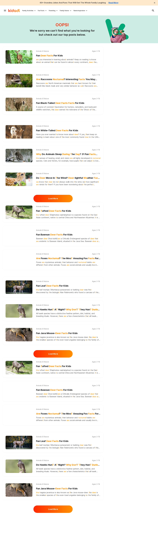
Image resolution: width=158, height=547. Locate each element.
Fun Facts (41, 10)
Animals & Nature (42, 51)
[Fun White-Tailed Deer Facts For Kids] (19, 132)
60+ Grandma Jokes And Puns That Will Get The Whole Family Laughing (73, 3)
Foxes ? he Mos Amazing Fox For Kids (67, 258)
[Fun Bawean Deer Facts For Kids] (19, 236)
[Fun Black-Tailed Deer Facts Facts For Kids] (19, 104)
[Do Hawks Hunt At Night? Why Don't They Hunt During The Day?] (19, 311)
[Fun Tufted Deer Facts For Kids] (19, 212)
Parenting (52, 10)
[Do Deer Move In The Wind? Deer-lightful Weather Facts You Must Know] (19, 179)
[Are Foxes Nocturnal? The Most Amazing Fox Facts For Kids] (19, 259)
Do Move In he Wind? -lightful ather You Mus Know (68, 178)
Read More (113, 3)
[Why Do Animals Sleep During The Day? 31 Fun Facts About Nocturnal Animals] (19, 155)
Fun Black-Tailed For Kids (60, 103)
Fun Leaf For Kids (52, 285)
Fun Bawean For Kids (54, 234)
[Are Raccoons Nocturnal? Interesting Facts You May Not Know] (19, 80)
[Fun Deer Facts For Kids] (19, 57)
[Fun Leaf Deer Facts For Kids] (19, 287)
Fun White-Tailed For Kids (57, 130)
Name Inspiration (79, 10)
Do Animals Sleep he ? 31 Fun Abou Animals (66, 154)
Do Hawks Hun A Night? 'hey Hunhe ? (67, 309)
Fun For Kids (49, 55)
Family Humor (64, 10)
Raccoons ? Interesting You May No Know (65, 79)
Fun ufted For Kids (53, 210)
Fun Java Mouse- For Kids (57, 333)
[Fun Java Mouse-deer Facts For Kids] (19, 334)
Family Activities (27, 10)
